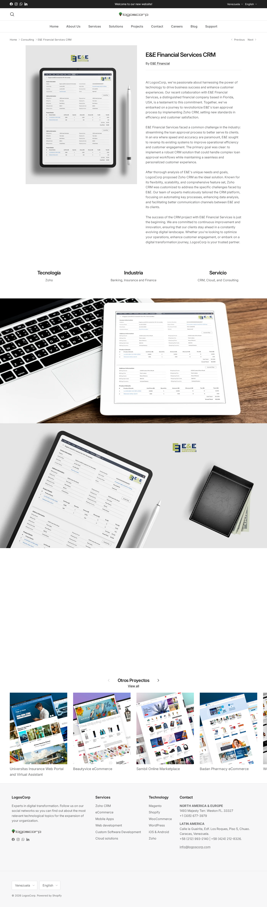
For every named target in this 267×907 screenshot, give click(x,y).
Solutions (116, 26)
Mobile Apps (104, 819)
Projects (137, 26)
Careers (177, 26)
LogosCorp (28, 895)
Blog (194, 26)
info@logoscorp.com (195, 847)
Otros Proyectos (133, 680)
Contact (157, 26)
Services (94, 26)
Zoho (152, 838)
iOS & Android (159, 832)
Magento (155, 806)
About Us (73, 26)
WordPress (157, 825)
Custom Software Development (118, 832)
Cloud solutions (106, 838)
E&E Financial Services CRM (55, 39)
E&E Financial (160, 63)
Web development (108, 825)
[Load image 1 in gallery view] (81, 114)
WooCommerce (160, 819)
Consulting (27, 39)
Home (54, 26)
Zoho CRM (103, 806)
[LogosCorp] (133, 14)
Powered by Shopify (49, 895)
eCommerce (104, 812)
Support (211, 26)
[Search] (12, 14)
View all (133, 686)
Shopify (154, 812)
